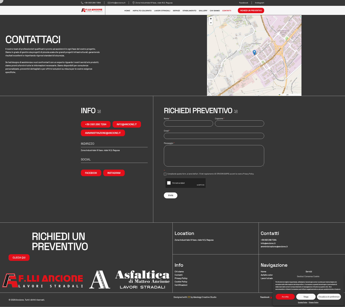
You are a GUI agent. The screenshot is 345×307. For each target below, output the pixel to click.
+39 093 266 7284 (92, 2)
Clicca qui (19, 257)
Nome (167, 118)
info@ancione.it (118, 2)
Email (167, 130)
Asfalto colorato (142, 10)
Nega (306, 297)
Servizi (176, 10)
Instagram (259, 2)
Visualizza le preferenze (328, 297)
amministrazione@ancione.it (103, 132)
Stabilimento (189, 10)
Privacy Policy (313, 302)
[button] (254, 52)
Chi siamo (215, 10)
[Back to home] (93, 10)
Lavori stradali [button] (162, 10)
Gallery (203, 10)
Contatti (226, 10)
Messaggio (169, 143)
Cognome (219, 118)
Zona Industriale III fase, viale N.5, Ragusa (153, 2)
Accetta (285, 297)
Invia (170, 195)
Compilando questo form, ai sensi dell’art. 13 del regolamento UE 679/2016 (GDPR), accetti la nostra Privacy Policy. (210, 174)
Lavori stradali (267, 278)
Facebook (243, 2)
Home (127, 10)
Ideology (197, 297)
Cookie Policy (302, 302)
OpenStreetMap (295, 94)
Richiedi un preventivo (251, 10)
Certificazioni (181, 285)
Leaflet (283, 94)
